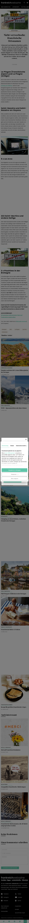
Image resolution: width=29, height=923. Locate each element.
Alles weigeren (14, 478)
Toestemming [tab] (5, 445)
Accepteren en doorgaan (14, 470)
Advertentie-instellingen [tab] (22, 445)
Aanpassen (13, 474)
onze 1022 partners (10, 453)
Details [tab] (12, 445)
